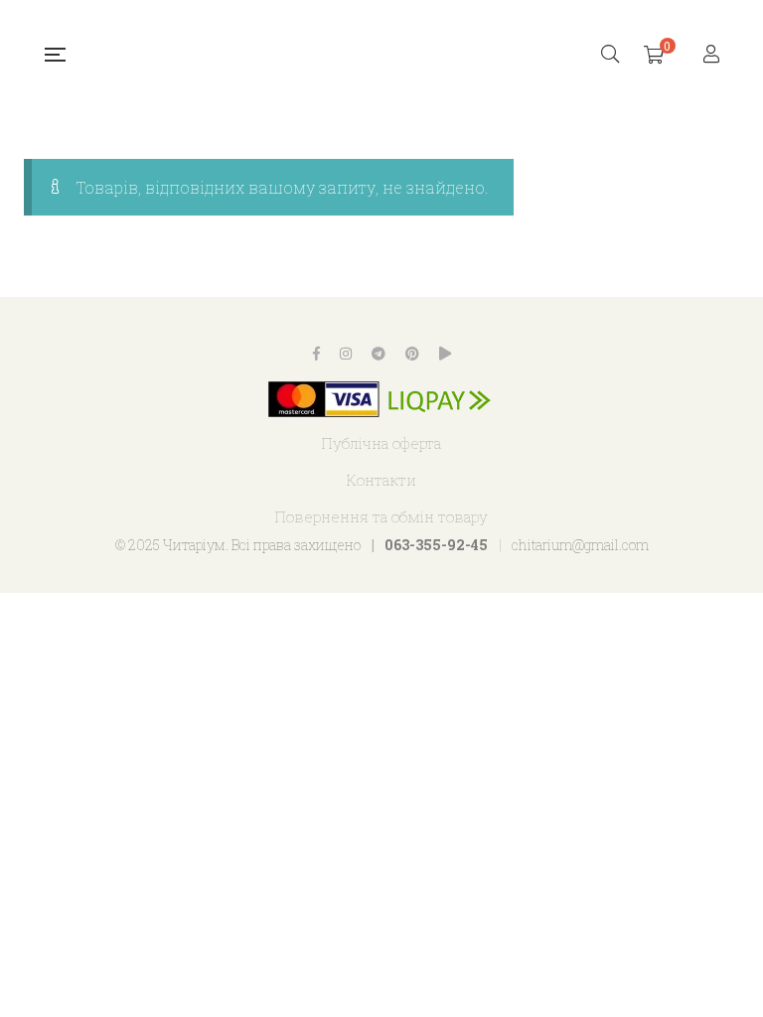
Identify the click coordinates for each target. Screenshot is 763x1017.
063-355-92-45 (436, 544)
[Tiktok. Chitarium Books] (445, 354)
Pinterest (412, 354)
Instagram (346, 354)
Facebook (316, 354)
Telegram (378, 354)
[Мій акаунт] (713, 55)
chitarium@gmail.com (580, 544)
